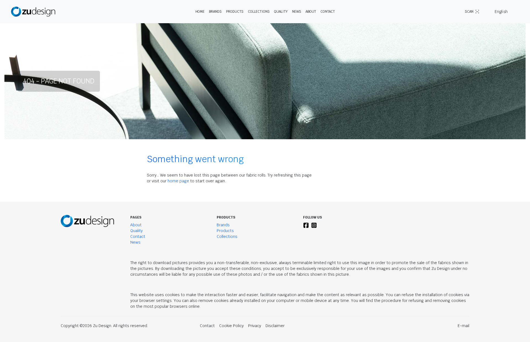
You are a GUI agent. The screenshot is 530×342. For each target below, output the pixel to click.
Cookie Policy (231, 325)
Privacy (254, 325)
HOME (200, 11)
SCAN (469, 11)
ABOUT (311, 11)
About (136, 224)
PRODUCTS (234, 11)
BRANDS (215, 11)
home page (178, 180)
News (296, 11)
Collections (259, 11)
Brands (223, 224)
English (501, 11)
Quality (281, 11)
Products (225, 230)
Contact (327, 11)
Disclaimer (275, 325)
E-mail (463, 325)
